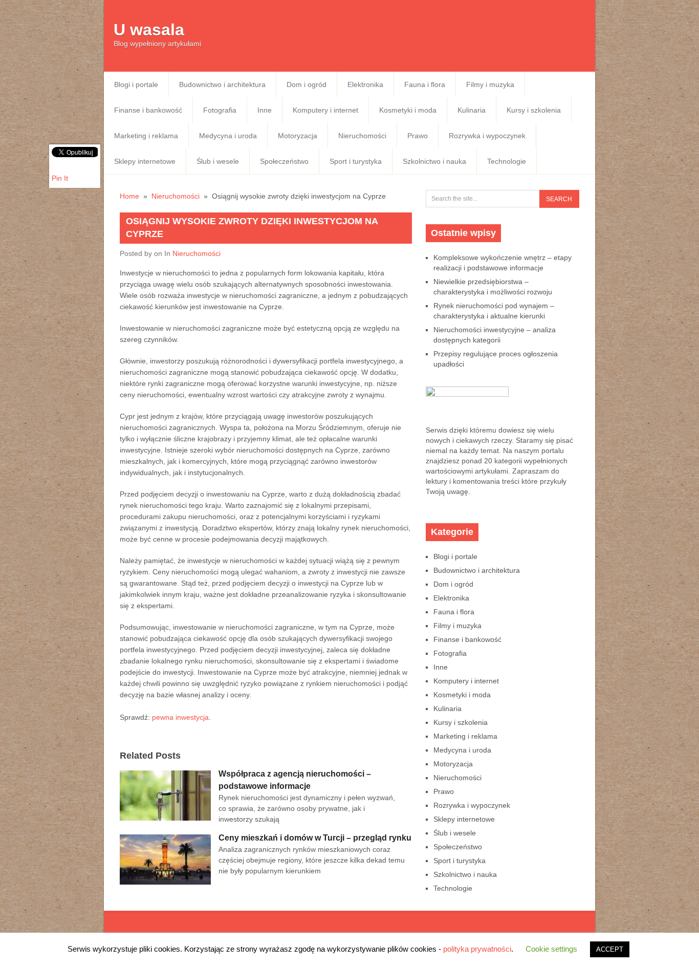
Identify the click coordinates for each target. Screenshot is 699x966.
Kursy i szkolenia (534, 110)
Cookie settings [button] (551, 948)
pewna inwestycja (180, 717)
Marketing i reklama (146, 136)
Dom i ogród (306, 84)
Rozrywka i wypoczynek (487, 136)
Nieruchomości (362, 136)
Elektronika (365, 84)
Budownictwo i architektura (222, 84)
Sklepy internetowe (145, 161)
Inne (264, 110)
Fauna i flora (424, 84)
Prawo (417, 136)
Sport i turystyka (356, 161)
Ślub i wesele (217, 161)
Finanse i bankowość (148, 110)
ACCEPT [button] (609, 949)
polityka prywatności (477, 948)
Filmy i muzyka (490, 84)
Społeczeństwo (284, 161)
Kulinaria (471, 110)
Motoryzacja (297, 136)
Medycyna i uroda (228, 136)
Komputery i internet (325, 110)
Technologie (506, 161)
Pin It (60, 178)
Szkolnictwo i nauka (434, 161)
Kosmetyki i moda (407, 110)
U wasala (149, 29)
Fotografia (219, 110)
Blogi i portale (136, 84)
